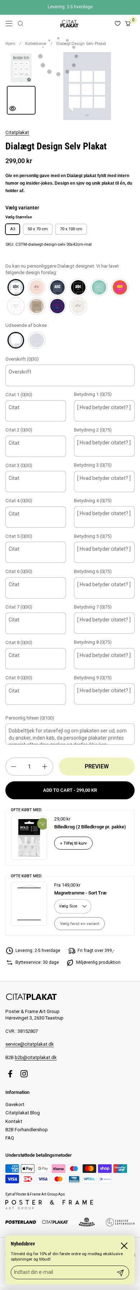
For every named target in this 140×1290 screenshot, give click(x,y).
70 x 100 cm (71, 228)
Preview (97, 766)
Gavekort (14, 1104)
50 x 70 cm (38, 228)
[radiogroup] (70, 296)
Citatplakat (17, 132)
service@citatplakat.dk (29, 1044)
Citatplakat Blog (22, 1112)
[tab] (21, 68)
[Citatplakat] (69, 23)
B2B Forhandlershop (26, 1129)
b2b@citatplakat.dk (36, 1057)
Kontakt (13, 1121)
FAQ (9, 1138)
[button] (20, 23)
